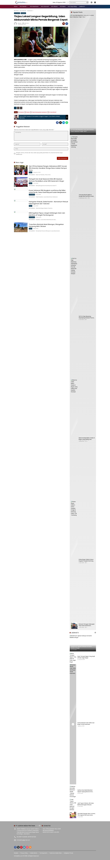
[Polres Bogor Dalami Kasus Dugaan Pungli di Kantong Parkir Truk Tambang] (74, 561)
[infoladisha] (22, 2)
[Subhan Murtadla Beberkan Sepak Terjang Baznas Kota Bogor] (73, 791)
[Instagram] (27, 847)
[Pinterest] (21, 847)
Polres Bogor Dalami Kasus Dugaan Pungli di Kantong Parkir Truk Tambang (86, 560)
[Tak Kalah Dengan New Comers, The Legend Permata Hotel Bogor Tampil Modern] (73, 815)
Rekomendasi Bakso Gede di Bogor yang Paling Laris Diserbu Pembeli (87, 438)
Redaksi (19, 23)
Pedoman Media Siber (56, 853)
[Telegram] (63, 122)
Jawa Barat (53, 112)
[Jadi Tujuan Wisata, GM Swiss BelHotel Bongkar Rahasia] (73, 805)
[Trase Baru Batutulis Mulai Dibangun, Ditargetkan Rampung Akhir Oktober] (21, 227)
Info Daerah (17, 13)
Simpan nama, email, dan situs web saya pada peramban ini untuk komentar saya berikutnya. (39, 153)
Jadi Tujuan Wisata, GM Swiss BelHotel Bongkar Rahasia (85, 804)
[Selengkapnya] (95, 632)
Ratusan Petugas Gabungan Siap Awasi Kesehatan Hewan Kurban (87, 624)
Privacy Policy (24, 853)
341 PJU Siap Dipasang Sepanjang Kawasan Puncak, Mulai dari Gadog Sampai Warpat (87, 317)
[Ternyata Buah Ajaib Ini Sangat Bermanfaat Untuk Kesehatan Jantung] (74, 196)
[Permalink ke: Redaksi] (16, 23)
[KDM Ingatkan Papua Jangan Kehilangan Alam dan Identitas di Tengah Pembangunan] (21, 216)
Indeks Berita (33, 853)
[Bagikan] (66, 23)
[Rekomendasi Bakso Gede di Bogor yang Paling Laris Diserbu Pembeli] (74, 439)
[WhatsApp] (66, 122)
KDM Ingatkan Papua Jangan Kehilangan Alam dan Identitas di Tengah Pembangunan (47, 214)
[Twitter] (60, 122)
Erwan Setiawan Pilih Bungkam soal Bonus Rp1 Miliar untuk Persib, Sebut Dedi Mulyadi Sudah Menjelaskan (47, 191)
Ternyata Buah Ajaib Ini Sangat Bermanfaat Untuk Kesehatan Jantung (86, 195)
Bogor (30, 172)
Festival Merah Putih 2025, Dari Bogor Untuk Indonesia (85, 723)
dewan (22, 112)
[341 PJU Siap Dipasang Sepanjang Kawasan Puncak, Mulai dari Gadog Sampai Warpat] (74, 318)
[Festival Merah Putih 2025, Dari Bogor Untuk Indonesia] (73, 724)
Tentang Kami (43, 853)
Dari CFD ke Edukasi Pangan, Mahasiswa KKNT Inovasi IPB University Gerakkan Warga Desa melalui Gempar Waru (48, 168)
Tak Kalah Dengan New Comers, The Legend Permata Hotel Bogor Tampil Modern (86, 814)
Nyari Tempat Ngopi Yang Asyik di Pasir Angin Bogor (86, 657)
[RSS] (30, 847)
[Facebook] (57, 122)
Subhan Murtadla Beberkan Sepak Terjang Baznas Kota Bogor (85, 790)
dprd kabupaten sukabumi (40, 112)
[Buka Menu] (95, 2)
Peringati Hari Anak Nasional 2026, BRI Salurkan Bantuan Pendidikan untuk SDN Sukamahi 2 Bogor (46, 180)
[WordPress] (24, 847)
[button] (87, 2)
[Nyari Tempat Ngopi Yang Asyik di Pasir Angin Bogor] (73, 658)
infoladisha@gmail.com (23, 840)
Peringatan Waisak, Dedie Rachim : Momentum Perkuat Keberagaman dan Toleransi (48, 203)
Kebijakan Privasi (68, 853)
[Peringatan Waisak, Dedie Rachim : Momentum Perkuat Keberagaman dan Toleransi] (21, 204)
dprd (28, 112)
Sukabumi (23, 13)
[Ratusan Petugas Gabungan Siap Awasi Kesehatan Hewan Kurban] (74, 625)
